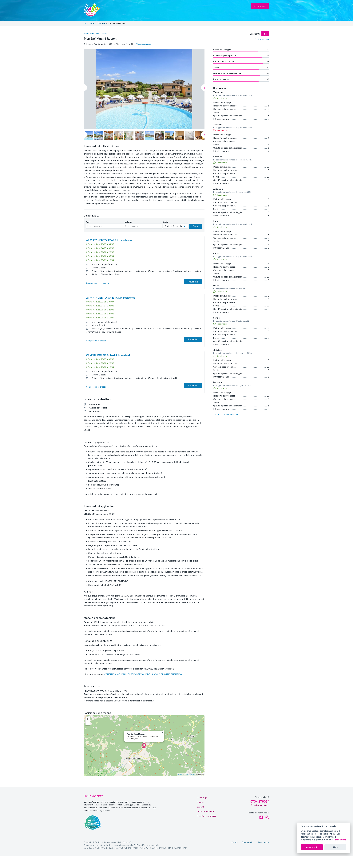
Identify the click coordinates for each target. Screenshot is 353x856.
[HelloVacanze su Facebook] (261, 818)
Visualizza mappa (143, 44)
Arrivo (89, 222)
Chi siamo (201, 802)
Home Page (202, 797)
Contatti (200, 806)
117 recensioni (262, 38)
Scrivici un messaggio (260, 805)
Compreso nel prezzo (96, 283)
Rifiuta (335, 847)
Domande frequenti (205, 811)
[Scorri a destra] (204, 87)
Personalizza (340, 840)
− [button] (88, 723)
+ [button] (88, 719)
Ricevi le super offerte (206, 816)
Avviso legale (263, 842)
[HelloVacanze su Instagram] (267, 818)
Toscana (101, 23)
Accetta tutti (311, 847)
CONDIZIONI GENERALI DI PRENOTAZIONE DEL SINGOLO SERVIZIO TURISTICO (143, 674)
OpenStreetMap (190, 774)
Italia (92, 23)
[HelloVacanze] (92, 9)
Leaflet (179, 774)
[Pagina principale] (85, 23)
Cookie (235, 842)
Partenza (128, 222)
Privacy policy (247, 842)
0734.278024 (259, 801)
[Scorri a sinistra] (84, 87)
